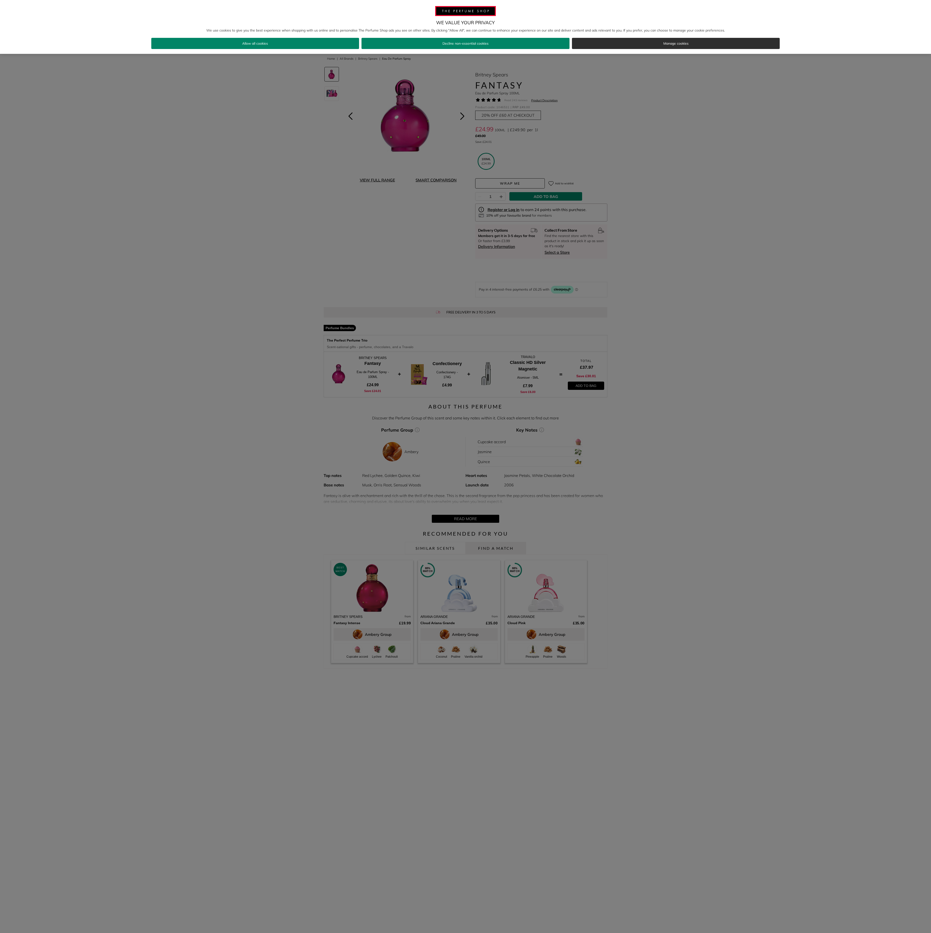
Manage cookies (676, 43)
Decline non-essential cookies (465, 43)
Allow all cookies (255, 43)
